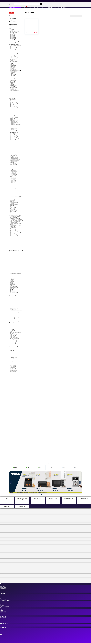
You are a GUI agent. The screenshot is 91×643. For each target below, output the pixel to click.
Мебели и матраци (12, 199)
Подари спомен (41, 7)
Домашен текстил (12, 207)
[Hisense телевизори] (64, 467)
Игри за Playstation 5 (13, 341)
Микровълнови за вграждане (14, 157)
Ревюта (36, 0)
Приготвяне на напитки (13, 91)
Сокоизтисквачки (12, 93)
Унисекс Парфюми (12, 355)
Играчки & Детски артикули (13, 345)
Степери (11, 73)
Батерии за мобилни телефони (14, 221)
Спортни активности (12, 59)
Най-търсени (24, 7)
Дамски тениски (12, 37)
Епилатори (11, 313)
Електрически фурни (12, 78)
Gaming (10, 322)
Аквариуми (12, 191)
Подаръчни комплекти (13, 354)
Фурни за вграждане (13, 155)
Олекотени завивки (13, 210)
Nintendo (11, 329)
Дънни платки (12, 282)
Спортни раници (12, 56)
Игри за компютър (12, 343)
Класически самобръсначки (14, 314)
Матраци (11, 203)
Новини (34, 7)
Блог (61, 7)
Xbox (11, 331)
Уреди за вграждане (12, 154)
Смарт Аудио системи (13, 102)
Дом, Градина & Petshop (13, 165)
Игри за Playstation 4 (13, 340)
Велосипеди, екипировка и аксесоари (15, 45)
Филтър (11, 12)
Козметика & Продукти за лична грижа (15, 296)
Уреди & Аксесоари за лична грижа (14, 307)
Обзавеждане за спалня (13, 204)
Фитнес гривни (12, 248)
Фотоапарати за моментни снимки (15, 124)
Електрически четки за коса (14, 312)
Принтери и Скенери (12, 272)
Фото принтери (12, 276)
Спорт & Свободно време (13, 44)
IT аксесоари (12, 279)
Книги (11, 26)
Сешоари (11, 320)
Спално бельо (12, 208)
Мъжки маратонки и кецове (14, 41)
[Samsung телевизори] (15, 467)
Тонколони (11, 104)
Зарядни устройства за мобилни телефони (16, 220)
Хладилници (12, 134)
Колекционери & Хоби (12, 346)
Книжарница (11, 25)
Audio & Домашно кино (13, 99)
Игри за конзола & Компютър (14, 338)
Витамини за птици (13, 185)
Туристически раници (13, 58)
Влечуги (11, 168)
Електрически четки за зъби (14, 308)
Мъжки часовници (12, 42)
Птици (11, 183)
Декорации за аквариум (14, 192)
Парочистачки (12, 88)
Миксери (11, 83)
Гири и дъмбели (12, 68)
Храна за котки (13, 180)
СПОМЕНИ (11, 358)
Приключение (12, 364)
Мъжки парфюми (12, 353)
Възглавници (12, 209)
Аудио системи (12, 101)
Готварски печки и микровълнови (14, 140)
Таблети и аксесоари (12, 236)
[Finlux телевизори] (76, 467)
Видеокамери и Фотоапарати (14, 117)
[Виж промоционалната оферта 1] (45, 482)
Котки (11, 176)
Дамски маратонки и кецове (14, 31)
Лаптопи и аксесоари (13, 227)
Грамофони (12, 105)
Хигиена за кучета (13, 174)
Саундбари (11, 100)
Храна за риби (13, 195)
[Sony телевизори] (27, 467)
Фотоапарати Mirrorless (13, 122)
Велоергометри (12, 65)
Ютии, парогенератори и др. (14, 90)
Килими (11, 212)
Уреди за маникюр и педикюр (14, 321)
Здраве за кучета (13, 171)
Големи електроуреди (12, 132)
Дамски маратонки (12, 34)
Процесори (11, 280)
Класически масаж (12, 368)
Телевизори (12, 115)
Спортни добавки (12, 72)
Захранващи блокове (13, 286)
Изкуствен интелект (27, 0)
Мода (10, 28)
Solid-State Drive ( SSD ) (13, 287)
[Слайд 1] (41, 494)
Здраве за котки (13, 178)
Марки (29, 7)
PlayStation (12, 330)
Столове (11, 201)
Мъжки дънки (12, 40)
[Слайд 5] (45, 494)
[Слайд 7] (47, 494)
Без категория (11, 372)
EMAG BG (10, 0)
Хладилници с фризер (13, 136)
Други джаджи (12, 249)
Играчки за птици (13, 186)
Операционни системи (13, 291)
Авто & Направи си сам (13, 125)
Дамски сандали (12, 36)
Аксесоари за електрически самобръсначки (16, 310)
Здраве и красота (12, 295)
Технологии (32, 0)
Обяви (64, 7)
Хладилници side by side (13, 135)
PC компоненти (12, 278)
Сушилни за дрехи (12, 163)
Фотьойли (11, 205)
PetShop (14, 0)
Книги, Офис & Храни (12, 24)
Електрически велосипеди (13, 48)
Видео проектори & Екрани (13, 107)
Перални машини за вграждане (14, 159)
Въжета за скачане (12, 67)
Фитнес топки (12, 75)
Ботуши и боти (12, 33)
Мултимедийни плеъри (13, 103)
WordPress (21, 0)
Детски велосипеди (13, 47)
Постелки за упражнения (13, 71)
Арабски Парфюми (12, 351)
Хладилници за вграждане (13, 161)
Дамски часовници (12, 38)
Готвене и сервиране (12, 213)
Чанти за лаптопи (12, 229)
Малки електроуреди (12, 77)
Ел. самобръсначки (13, 311)
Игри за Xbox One (12, 342)
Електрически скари (13, 80)
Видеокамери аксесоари (13, 119)
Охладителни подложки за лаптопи (15, 232)
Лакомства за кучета (13, 173)
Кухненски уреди (12, 79)
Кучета (11, 169)
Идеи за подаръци (49, 7)
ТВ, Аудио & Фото (12, 98)
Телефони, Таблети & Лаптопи (14, 215)
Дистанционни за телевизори (14, 114)
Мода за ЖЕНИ (12, 30)
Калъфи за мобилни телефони (14, 218)
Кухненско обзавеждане (13, 202)
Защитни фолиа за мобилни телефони (15, 219)
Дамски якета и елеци (13, 32)
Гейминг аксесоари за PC (13, 334)
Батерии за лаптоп (13, 234)
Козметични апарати (13, 315)
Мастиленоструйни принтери (14, 275)
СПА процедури (12, 367)
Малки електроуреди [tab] (59, 463)
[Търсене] (41, 4)
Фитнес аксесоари (12, 74)
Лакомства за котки (13, 181)
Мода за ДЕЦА (12, 29)
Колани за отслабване (13, 69)
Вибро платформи (12, 66)
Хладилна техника (12, 133)
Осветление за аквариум (14, 193)
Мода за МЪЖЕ (12, 39)
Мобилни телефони (13, 217)
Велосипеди (12, 46)
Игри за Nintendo (12, 339)
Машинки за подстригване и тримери (15, 317)
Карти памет (12, 226)
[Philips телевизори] (39, 467)
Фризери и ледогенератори (14, 138)
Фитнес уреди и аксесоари (13, 61)
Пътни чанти (12, 55)
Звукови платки (12, 288)
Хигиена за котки (13, 179)
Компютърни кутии (12, 285)
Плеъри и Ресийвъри (13, 106)
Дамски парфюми (12, 352)
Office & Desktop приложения (14, 290)
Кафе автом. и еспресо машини (14, 94)
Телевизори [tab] (30, 463)
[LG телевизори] (52, 467)
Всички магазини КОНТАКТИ (78, 0)
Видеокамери (12, 118)
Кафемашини (12, 95)
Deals (39, 0)
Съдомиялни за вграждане (14, 160)
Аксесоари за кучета (13, 170)
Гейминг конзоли (12, 328)
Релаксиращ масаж (13, 370)
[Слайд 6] (46, 494)
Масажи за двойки (12, 366)
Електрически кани (12, 92)
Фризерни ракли (12, 139)
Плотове (11, 156)
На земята (11, 363)
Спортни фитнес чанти (13, 57)
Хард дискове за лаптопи (13, 231)
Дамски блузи (12, 35)
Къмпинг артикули (12, 49)
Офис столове (12, 200)
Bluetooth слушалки (13, 222)
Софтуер (11, 289)
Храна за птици (13, 188)
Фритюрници (12, 81)
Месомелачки (12, 86)
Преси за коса (12, 318)
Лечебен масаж (12, 371)
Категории (13, 7)
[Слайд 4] (44, 494)
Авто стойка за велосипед (13, 128)
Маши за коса (12, 316)
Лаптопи (11, 228)
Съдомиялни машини (13, 164)
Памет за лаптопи (12, 230)
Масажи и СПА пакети (13, 365)
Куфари (11, 54)
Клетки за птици (13, 187)
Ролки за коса (12, 319)
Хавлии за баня (12, 211)
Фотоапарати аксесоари (13, 123)
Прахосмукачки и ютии (13, 87)
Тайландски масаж (12, 369)
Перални (11, 162)
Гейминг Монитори (12, 336)
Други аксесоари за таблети (14, 244)
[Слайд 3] (43, 494)
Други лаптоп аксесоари (13, 235)
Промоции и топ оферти (13, 357)
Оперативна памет (12, 283)
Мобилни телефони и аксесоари (14, 216)
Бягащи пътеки (12, 64)
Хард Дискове (12, 284)
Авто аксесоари (12, 127)
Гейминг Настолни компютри (14, 337)
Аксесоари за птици (13, 184)
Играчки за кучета (13, 172)
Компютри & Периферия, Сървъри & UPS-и (16, 250)
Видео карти (12, 281)
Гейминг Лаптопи (12, 335)
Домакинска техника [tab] (39, 463)
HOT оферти (11, 20)
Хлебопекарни (12, 82)
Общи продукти (12, 198)
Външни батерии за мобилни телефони (15, 225)
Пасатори (11, 84)
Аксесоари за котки (13, 177)
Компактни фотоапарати (13, 120)
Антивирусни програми (13, 292)
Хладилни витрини (12, 137)
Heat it (10, 294)
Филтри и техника (13, 194)
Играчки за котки (13, 182)
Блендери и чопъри (13, 85)
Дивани (11, 206)
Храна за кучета (13, 175)
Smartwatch (12, 247)
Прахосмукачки (12, 89)
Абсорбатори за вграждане (14, 158)
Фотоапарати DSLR (13, 121)
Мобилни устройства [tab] (49, 463)
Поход (11, 60)
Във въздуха (12, 362)
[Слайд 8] (48, 494)
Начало (26, 9)
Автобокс (11, 129)
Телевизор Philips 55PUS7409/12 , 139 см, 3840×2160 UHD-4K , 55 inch (31, 28)
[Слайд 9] (49, 494)
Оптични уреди (56, 7)
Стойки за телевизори (13, 116)
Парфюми (10, 350)
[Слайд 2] (42, 494)
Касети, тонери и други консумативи (15, 277)
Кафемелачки (12, 96)
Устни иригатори (12, 309)
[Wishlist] (80, 4)
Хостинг (18, 0)
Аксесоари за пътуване (13, 53)
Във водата (11, 361)
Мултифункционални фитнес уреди (15, 70)
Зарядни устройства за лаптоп (14, 233)
